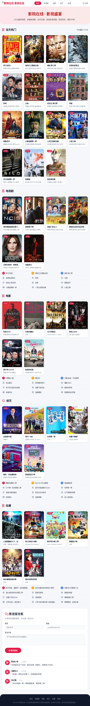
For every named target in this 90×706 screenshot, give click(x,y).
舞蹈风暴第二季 (11, 483)
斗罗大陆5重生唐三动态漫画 (45, 602)
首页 (37, 3)
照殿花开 (67, 283)
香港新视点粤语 (69, 392)
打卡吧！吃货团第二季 (13, 488)
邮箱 (47, 623)
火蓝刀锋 (67, 287)
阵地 (36, 278)
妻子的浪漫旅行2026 (42, 488)
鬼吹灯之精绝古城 (41, 273)
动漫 (69, 3)
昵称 (6, 623)
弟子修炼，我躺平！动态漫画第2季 (17, 588)
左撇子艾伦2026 (12, 597)
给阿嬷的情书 (39, 383)
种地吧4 (9, 497)
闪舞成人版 (10, 378)
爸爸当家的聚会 (11, 492)
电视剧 (46, 3)
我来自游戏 (39, 593)
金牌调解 (38, 497)
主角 (66, 278)
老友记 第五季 (11, 283)
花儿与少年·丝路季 (41, 483)
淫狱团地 (38, 597)
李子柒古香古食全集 (13, 388)
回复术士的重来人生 (71, 588)
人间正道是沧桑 (40, 287)
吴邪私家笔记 (10, 278)
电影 (54, 3)
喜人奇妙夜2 (68, 497)
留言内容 (8, 632)
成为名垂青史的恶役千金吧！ (45, 588)
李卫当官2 (9, 273)
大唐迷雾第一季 (11, 287)
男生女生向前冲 (40, 492)
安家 (36, 283)
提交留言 (14, 650)
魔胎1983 (67, 383)
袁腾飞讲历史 (39, 388)
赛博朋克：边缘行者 (71, 602)
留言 (58, 699)
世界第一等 (68, 488)
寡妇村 (37, 378)
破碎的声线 (68, 388)
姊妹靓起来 (68, 483)
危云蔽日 (9, 383)
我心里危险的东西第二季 (14, 593)
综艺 (61, 3)
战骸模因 (38, 392)
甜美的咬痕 (68, 593)
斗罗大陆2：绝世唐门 (13, 602)
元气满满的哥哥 (69, 492)
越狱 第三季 (68, 273)
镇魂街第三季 (69, 597)
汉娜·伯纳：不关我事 (71, 378)
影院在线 (19, 3)
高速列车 (9, 392)
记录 (86, 3)
